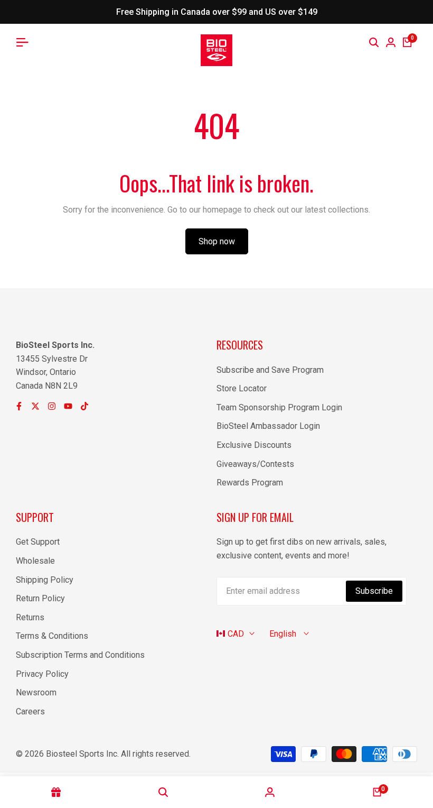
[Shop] (56, 792)
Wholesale (35, 561)
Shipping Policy (44, 580)
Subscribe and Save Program (270, 370)
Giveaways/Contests (255, 464)
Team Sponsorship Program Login (279, 407)
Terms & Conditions (52, 636)
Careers (30, 711)
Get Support (38, 542)
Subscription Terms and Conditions (80, 655)
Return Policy (40, 598)
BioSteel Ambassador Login (268, 426)
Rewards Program (249, 483)
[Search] (374, 42)
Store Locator (241, 388)
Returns (30, 617)
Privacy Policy (42, 674)
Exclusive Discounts (253, 445)
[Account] (270, 792)
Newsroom (36, 692)
